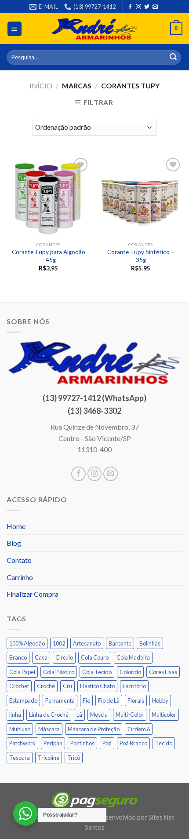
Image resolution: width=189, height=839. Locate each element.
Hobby (160, 700)
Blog (14, 543)
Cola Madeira (133, 657)
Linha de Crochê (49, 714)
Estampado (23, 700)
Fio (86, 700)
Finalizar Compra (32, 594)
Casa (41, 657)
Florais (135, 700)
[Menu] (14, 29)
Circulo (64, 657)
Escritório (134, 685)
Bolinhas (149, 643)
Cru (67, 685)
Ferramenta (60, 700)
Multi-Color (130, 714)
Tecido (163, 743)
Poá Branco (133, 743)
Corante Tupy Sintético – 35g (140, 255)
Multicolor (164, 714)
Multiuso (19, 729)
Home (16, 526)
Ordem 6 (138, 729)
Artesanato (87, 643)
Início (40, 85)
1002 (59, 643)
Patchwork (22, 743)
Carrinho (20, 577)
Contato (19, 560)
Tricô (73, 757)
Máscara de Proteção (94, 729)
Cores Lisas (163, 671)
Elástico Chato (97, 685)
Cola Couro (95, 657)
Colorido (130, 671)
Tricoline (48, 757)
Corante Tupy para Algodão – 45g (48, 255)
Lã (79, 714)
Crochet (19, 685)
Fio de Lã (109, 700)
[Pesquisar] (173, 57)
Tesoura (19, 757)
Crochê (46, 685)
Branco (18, 657)
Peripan (53, 743)
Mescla (99, 714)
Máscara (49, 729)
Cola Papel (22, 671)
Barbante (120, 643)
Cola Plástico (58, 671)
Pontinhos (82, 743)
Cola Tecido (97, 671)
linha (15, 714)
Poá (107, 743)
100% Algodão (27, 643)
